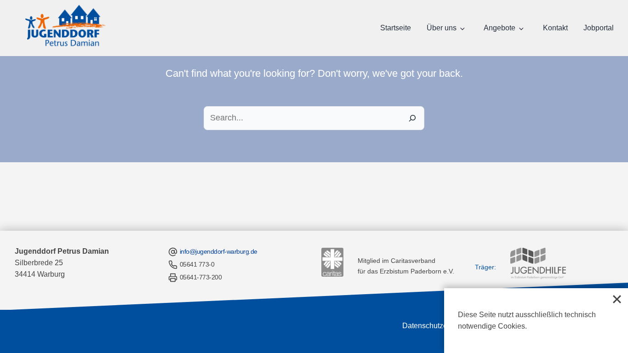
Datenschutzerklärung (438, 326)
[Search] (412, 118)
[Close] (617, 299)
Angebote (499, 28)
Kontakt (555, 28)
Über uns (442, 28)
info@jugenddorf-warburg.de (218, 251)
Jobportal (598, 28)
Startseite (395, 28)
